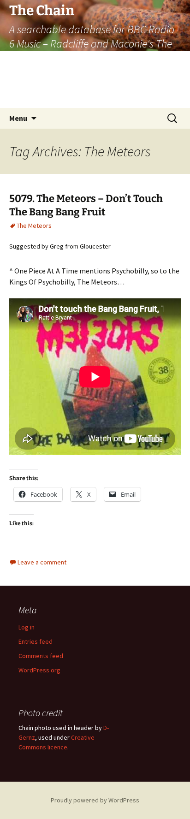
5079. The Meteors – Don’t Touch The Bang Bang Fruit (86, 205)
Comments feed (40, 656)
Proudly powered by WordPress (95, 800)
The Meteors (34, 225)
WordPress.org (39, 670)
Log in (26, 627)
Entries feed (35, 641)
